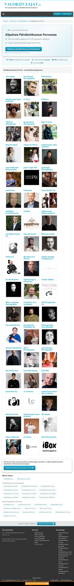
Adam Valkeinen (12, 437)
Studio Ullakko (47, 279)
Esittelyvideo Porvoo (57, 504)
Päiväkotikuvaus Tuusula (11, 494)
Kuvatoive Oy (11, 391)
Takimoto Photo (30, 145)
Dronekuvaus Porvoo (41, 504)
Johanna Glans (12, 145)
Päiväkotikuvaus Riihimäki (46, 497)
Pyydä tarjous (38, 533)
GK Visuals (45, 414)
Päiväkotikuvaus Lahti (65, 552)
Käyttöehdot (55, 580)
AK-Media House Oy (13, 235)
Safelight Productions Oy (12, 212)
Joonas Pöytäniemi (13, 348)
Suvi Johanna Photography (47, 349)
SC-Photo (27, 437)
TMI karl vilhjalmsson (11, 123)
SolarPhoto (10, 190)
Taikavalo (28, 190)
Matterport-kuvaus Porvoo (11, 512)
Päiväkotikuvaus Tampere (63, 557)
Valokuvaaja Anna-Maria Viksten (49, 392)
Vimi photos (46, 76)
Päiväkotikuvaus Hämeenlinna (63, 537)
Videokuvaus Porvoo (10, 516)
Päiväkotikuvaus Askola (11, 486)
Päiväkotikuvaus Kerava (11, 490)
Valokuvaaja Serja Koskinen (13, 100)
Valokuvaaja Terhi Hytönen (49, 146)
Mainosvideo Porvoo (46, 508)
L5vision (27, 211)
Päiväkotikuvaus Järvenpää (47, 490)
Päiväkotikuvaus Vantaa (29, 494)
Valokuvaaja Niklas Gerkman (48, 212)
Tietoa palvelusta (39, 536)
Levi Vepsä (10, 76)
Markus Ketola (12, 414)
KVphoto (45, 99)
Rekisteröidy (67, 14)
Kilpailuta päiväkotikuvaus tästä (36, 583)
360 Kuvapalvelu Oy (48, 303)
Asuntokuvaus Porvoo (24, 504)
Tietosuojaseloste (65, 580)
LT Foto (27, 99)
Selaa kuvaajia (38, 535)
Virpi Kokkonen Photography (12, 168)
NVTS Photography (29, 349)
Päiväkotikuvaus (23, 21)
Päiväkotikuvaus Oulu (65, 554)
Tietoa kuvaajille (39, 538)
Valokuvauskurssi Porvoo (62, 512)
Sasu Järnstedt (30, 234)
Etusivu (6, 21)
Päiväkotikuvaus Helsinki (11, 497)
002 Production (12, 370)
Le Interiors (28, 391)
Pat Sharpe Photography (29, 77)
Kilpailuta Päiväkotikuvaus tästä (19, 468)
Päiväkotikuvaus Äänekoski (63, 572)
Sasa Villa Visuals (31, 370)
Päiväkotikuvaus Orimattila (48, 494)
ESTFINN (45, 370)
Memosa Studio (48, 234)
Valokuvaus (12, 21)
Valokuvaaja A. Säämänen (30, 280)
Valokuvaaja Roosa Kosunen (32, 415)
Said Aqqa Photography (47, 168)
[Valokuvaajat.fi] (25, 6)
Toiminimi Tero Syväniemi (30, 303)
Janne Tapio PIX (30, 167)
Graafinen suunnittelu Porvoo (12, 508)
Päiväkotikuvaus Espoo (29, 497)
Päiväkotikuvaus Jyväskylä (63, 545)
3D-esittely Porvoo (9, 504)
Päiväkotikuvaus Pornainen (29, 486)
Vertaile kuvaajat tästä (46, 524)
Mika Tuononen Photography (12, 303)
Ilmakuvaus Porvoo (30, 508)
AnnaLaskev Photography (29, 123)
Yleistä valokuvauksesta (41, 540)
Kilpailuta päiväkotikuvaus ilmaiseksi (22, 49)
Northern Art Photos (29, 258)
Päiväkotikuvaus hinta (23, 479)
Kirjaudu (57, 14)
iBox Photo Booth (48, 437)
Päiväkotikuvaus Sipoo (47, 486)
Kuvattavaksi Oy (13, 325)
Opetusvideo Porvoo (29, 512)
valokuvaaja (9, 580)
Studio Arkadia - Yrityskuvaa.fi (48, 258)
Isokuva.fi (10, 257)
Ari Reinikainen (12, 279)
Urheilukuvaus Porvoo (45, 512)
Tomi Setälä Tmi (48, 190)
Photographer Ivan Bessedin (47, 326)
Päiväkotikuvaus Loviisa (28, 490)
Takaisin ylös (36, 578)
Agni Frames (46, 122)
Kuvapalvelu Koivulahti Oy (29, 326)
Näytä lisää (39, 544)
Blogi (36, 542)
